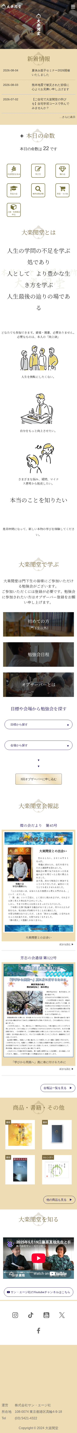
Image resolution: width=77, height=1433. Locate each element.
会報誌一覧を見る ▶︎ (58, 1088)
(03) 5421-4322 (26, 1418)
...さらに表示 (67, 117)
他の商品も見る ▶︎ (59, 1199)
